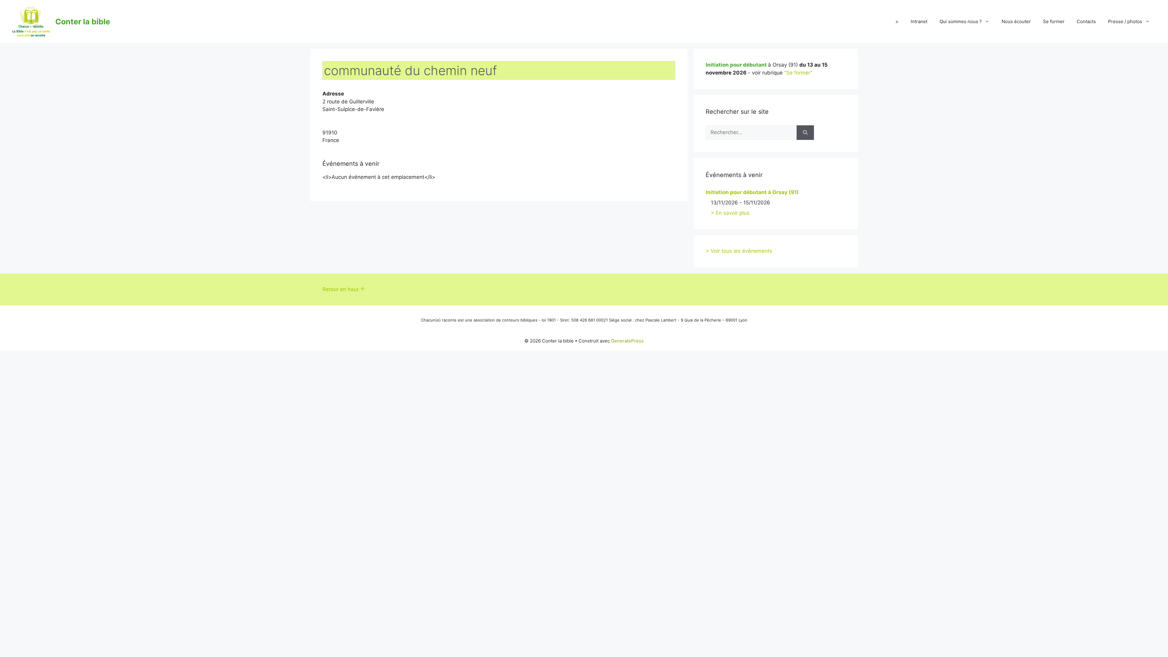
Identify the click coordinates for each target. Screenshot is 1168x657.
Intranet (919, 21)
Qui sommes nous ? (961, 21)
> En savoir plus (730, 213)
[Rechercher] (805, 132)
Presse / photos (1125, 21)
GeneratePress (627, 341)
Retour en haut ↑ (343, 289)
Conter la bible (82, 21)
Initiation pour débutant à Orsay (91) (752, 192)
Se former (1054, 21)
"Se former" (798, 73)
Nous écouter (1016, 21)
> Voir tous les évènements (739, 251)
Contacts (1086, 21)
